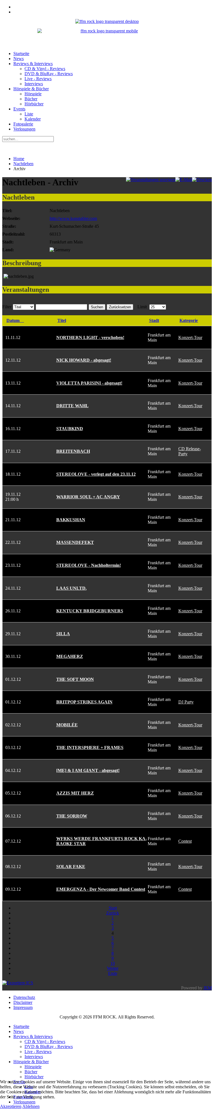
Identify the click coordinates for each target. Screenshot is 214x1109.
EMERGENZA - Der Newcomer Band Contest (100, 889)
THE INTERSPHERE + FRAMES (89, 747)
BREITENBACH (73, 451)
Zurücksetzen (120, 307)
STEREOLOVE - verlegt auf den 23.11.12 (96, 474)
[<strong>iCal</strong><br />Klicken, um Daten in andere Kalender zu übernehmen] (17, 982)
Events (19, 108)
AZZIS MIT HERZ (75, 793)
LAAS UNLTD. (71, 588)
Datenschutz (24, 997)
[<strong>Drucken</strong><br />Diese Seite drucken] (202, 179)
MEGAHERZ (69, 656)
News (18, 58)
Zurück (112, 913)
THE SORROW (71, 816)
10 (112, 963)
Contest (185, 841)
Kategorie (188, 320)
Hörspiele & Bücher (31, 88)
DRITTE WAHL (72, 405)
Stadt (154, 320)
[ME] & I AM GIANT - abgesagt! (88, 770)
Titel (61, 320)
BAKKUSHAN (70, 519)
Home (18, 158)
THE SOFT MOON (75, 679)
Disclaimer (22, 1002)
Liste (29, 114)
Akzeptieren (10, 1106)
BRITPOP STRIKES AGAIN (84, 702)
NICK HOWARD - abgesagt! (83, 360)
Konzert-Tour (190, 337)
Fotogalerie (23, 124)
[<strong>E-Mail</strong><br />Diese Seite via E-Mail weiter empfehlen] (183, 179)
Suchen (97, 307)
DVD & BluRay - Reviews (49, 73)
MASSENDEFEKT (75, 542)
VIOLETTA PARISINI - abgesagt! (89, 383)
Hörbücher (34, 103)
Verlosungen (24, 129)
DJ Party (186, 702)
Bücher (31, 98)
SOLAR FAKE (70, 866)
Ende (112, 973)
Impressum (23, 1007)
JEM (207, 987)
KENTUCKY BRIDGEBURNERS (89, 610)
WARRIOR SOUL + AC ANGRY (88, 496)
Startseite (21, 53)
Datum (13, 320)
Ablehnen (31, 1106)
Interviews (34, 83)
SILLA (63, 633)
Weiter (112, 968)
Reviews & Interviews (33, 63)
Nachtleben (23, 163)
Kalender (33, 119)
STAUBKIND (69, 428)
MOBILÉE (67, 724)
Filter (6, 306)
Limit (142, 306)
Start (113, 908)
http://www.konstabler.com (73, 218)
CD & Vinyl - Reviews (45, 68)
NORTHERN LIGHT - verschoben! (90, 337)
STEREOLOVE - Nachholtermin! (88, 565)
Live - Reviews (38, 78)
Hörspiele (33, 93)
